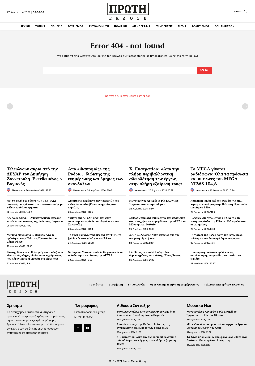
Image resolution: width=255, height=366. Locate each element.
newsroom (17, 190)
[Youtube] (87, 328)
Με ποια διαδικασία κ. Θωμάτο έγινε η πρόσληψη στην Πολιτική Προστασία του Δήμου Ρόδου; (32, 238)
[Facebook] (78, 328)
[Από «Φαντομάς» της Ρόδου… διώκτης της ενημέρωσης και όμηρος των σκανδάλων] (97, 142)
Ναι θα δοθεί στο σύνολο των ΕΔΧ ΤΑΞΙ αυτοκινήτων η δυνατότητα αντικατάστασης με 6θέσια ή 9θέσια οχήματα (35, 204)
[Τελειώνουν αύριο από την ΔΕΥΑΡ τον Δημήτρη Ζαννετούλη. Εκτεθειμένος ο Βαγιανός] (36, 142)
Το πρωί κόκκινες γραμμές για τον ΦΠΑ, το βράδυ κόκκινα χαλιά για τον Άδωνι (94, 236)
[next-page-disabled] (245, 106)
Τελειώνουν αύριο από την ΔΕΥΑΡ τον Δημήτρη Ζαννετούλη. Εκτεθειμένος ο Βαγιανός (34, 176)
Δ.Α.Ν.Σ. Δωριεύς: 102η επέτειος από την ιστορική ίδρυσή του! (154, 236)
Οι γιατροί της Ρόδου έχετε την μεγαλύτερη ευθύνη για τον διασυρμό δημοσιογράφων (216, 236)
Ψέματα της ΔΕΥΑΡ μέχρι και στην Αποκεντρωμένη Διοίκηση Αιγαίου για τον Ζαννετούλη (93, 221)
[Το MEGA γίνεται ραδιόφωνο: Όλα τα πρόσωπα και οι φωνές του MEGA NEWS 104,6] (219, 142)
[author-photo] (9, 190)
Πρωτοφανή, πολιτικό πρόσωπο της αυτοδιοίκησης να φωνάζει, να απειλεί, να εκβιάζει (215, 255)
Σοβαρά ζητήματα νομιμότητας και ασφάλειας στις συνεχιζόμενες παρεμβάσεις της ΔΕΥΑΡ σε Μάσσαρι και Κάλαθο (157, 221)
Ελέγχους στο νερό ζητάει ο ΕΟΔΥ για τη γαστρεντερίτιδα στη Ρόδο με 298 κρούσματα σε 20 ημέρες (218, 221)
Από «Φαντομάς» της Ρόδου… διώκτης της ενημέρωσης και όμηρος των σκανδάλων (95, 176)
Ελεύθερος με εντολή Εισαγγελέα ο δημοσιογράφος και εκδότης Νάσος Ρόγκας (155, 253)
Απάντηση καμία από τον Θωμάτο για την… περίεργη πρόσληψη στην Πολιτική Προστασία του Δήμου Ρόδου (218, 204)
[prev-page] (10, 106)
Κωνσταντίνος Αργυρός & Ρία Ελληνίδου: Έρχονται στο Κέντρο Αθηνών (154, 202)
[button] (241, 11)
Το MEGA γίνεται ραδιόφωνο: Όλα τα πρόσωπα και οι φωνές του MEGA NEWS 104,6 (219, 176)
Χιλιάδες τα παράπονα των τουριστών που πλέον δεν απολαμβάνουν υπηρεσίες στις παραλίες (93, 204)
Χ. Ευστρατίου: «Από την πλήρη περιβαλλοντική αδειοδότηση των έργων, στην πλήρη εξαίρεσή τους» (155, 176)
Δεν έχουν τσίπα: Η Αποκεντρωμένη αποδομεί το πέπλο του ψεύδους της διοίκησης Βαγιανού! (35, 219)
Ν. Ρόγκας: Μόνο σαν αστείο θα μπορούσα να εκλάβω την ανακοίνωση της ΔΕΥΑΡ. (95, 253)
